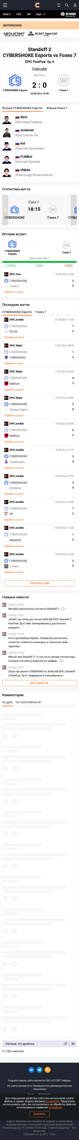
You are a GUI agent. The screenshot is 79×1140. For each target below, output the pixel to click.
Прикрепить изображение (65, 1044)
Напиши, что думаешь (20, 1043)
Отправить (73, 1044)
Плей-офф (39, 69)
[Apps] (59, 5)
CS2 (18, 14)
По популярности (28, 702)
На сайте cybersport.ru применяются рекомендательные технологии (39, 1087)
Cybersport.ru (31, 1134)
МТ (29, 14)
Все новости (39, 683)
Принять (39, 1114)
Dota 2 (6, 14)
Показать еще (39, 583)
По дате (7, 702)
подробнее (52, 1101)
